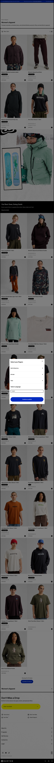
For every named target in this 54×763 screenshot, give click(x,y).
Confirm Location (27, 399)
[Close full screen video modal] (42, 361)
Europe (12, 374)
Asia (12, 380)
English (13, 391)
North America (14, 368)
